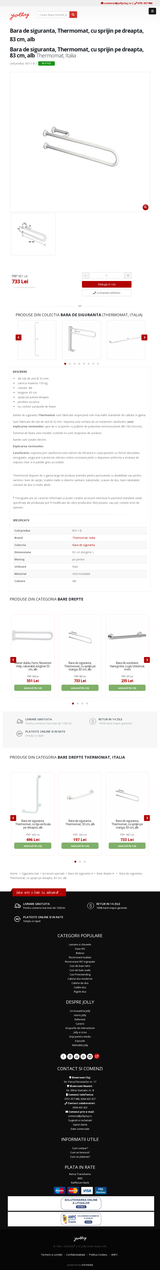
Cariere (80, 1023)
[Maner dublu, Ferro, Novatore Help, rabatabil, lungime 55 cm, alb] (32, 635)
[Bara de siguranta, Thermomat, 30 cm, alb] (80, 793)
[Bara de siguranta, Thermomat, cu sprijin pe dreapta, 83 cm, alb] (33, 234)
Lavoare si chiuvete (80, 944)
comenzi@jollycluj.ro (118, 3)
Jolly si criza (80, 1032)
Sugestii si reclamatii (80, 1120)
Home (14, 873)
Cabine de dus (80, 983)
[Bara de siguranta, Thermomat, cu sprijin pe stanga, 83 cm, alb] (80, 635)
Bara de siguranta (83, 545)
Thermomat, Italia (83, 538)
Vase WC (80, 948)
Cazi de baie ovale (80, 970)
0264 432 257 (88, 1099)
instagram (90, 1057)
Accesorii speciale (53, 873)
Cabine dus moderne (80, 978)
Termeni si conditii (51, 1254)
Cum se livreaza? (80, 1152)
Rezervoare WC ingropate (80, 961)
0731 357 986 (144, 3)
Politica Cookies (98, 1254)
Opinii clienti (80, 1124)
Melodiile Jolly (80, 1045)
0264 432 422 (80, 1107)
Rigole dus (80, 991)
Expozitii (80, 1041)
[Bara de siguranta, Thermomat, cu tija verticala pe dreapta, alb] (32, 793)
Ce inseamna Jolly (80, 1011)
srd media (87, 1264)
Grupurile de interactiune (80, 1028)
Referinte (80, 1019)
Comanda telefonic (108, 293)
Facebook (63, 1057)
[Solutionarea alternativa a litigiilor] (81, 1219)
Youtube (77, 1057)
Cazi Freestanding (80, 974)
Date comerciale (80, 1129)
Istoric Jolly (80, 1015)
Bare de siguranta (79, 873)
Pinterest (83, 1057)
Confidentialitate (75, 1254)
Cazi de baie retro (80, 966)
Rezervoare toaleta (80, 957)
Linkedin (70, 1057)
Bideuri (80, 953)
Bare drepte (104, 873)
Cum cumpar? (80, 1148)
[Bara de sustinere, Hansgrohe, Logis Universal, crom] (127, 635)
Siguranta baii (30, 873)
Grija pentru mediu (80, 1036)
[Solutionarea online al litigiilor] (81, 1203)
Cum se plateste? (80, 1156)
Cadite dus (80, 987)
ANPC (114, 1254)
